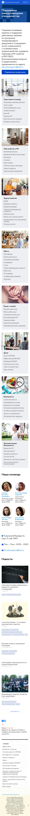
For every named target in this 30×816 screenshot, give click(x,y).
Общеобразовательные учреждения (14, 326)
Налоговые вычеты (9, 451)
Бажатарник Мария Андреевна (21, 494)
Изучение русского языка (11, 364)
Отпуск (6, 265)
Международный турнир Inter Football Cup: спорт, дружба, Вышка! (14, 695)
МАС (26, 634)
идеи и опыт (14, 629)
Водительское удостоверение (13, 119)
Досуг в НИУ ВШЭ (9, 356)
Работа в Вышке (6, 786)
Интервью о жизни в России (12, 122)
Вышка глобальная (18, 634)
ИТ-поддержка (8, 273)
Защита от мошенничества (12, 413)
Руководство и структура (9, 749)
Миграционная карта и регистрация (14, 154)
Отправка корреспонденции (12, 276)
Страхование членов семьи (12, 314)
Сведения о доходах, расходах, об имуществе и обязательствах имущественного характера (12, 772)
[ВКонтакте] (3, 721)
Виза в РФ (6, 113)
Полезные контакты (10, 224)
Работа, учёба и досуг (10, 312)
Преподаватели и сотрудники (10, 754)
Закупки (4, 760)
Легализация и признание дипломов (14, 102)
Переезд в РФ (8, 116)
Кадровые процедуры (10, 206)
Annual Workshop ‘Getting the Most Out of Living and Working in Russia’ (14, 663)
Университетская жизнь (9, 701)
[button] (11, 741)
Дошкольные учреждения (11, 323)
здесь (11, 804)
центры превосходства (13, 594)
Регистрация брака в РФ (11, 317)
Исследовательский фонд (11, 259)
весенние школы (7, 634)
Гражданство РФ (8, 448)
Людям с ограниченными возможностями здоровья (13, 780)
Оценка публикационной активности (14, 268)
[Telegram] (5, 721)
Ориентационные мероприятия (13, 171)
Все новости (15, 711)
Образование (6, 629)
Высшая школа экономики (12, 2)
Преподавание (8, 254)
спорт (18, 704)
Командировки (8, 262)
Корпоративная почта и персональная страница (15, 220)
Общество (5, 651)
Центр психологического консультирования (11, 463)
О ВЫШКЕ (5, 744)
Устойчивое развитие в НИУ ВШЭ (11, 752)
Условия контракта (9, 110)
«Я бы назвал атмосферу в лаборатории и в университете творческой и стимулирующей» (14, 587)
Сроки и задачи (8, 105)
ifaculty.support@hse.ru (12, 67)
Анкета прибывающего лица (12, 108)
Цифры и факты (6, 746)
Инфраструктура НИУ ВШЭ (12, 358)
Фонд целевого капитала (9, 765)
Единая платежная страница (10, 784)
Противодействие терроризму (13, 416)
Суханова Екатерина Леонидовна (5, 494)
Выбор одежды (8, 163)
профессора (13, 651)
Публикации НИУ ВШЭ (10, 361)
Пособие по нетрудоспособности (14, 411)
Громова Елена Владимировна (19, 518)
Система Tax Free (9, 456)
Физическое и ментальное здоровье (14, 459)
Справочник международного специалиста (12, 210)
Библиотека (7, 271)
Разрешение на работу (10, 204)
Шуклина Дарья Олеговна (7, 518)
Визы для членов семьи (10, 309)
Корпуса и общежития (8, 757)
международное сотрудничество (12, 632)
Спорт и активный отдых (11, 367)
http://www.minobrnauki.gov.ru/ (10, 794)
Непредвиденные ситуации (12, 402)
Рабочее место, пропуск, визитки (13, 217)
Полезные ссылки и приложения (13, 165)
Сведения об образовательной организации (14, 777)
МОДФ (6, 201)
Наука (4, 594)
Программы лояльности (11, 454)
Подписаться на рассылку (15, 72)
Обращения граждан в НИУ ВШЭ (11, 763)
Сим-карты (7, 160)
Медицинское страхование (12, 405)
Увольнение (7, 279)
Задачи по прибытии (10, 168)
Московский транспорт (11, 151)
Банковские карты (9, 214)
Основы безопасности (10, 399)
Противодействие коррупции (10, 768)
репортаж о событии (8, 653)
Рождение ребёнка (9, 320)
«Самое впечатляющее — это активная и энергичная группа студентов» (14, 623)
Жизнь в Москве (8, 369)
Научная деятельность (10, 257)
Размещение (7, 157)
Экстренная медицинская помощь (14, 408)
